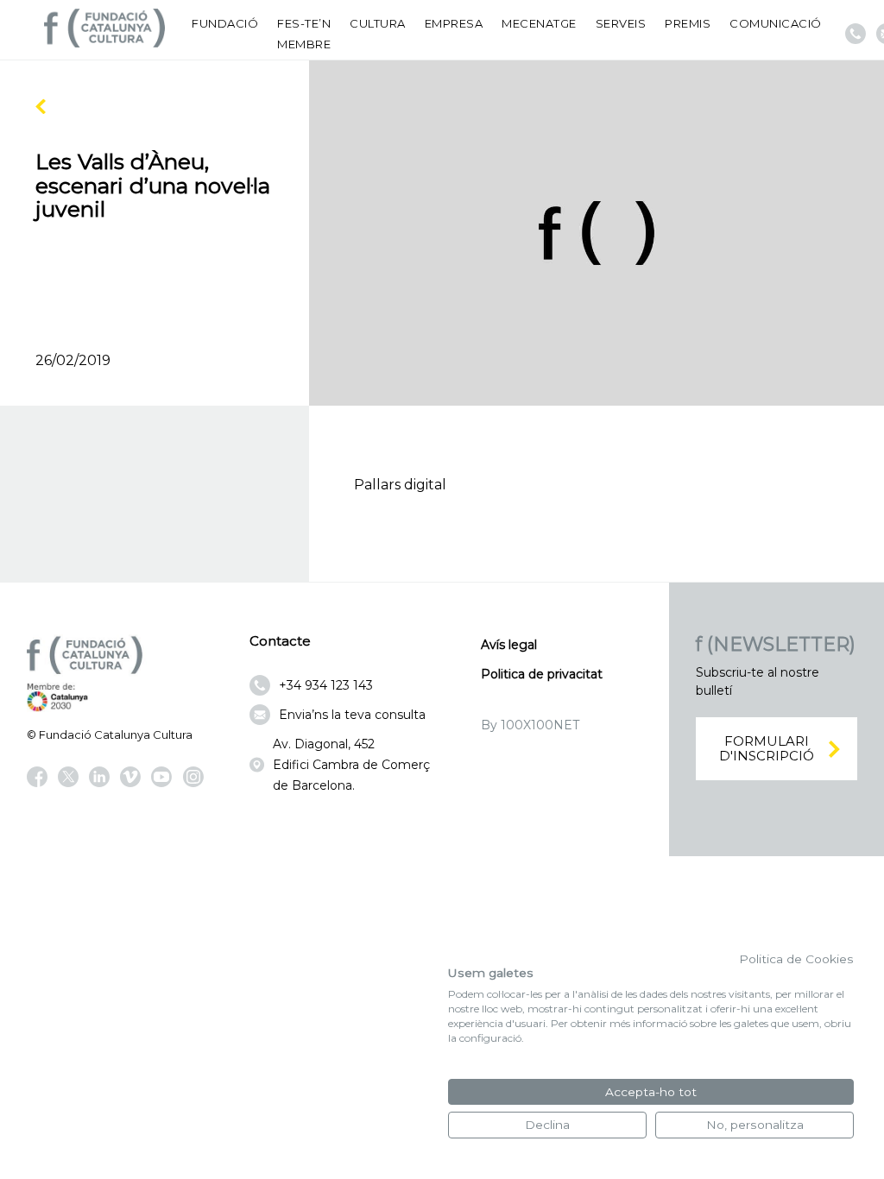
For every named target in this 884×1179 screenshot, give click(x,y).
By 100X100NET (530, 725)
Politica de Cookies (796, 959)
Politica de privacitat (542, 674)
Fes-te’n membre (304, 33)
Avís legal (509, 645)
